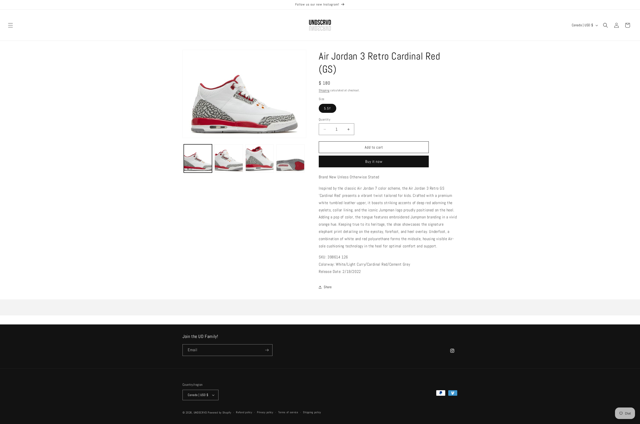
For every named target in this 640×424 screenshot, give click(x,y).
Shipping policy (312, 412)
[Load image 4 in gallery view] (290, 158)
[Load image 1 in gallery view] (198, 158)
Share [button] (328, 287)
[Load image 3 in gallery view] (260, 158)
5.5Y (327, 108)
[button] (10, 25)
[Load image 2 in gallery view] (228, 158)
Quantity (324, 119)
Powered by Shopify (219, 412)
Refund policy (244, 412)
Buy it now (373, 161)
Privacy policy (265, 412)
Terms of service (288, 412)
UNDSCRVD (200, 412)
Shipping (324, 90)
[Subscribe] (266, 350)
